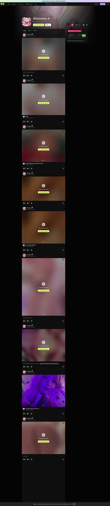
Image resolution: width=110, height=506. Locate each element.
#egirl (45, 363)
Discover (14, 4)
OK (74, 504)
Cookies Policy (53, 504)
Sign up (102, 4)
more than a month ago (31, 35)
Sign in (96, 4)
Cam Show (21, 4)
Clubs (9, 4)
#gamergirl (42, 363)
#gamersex (56, 363)
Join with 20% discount (43, 57)
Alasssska (29, 34)
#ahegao (52, 363)
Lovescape (51, 1)
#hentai (48, 363)
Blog (35, 4)
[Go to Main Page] (2, 4)
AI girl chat (63, 1)
